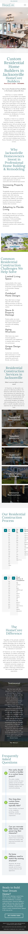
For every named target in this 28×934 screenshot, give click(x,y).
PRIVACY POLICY (6, 923)
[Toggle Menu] (25, 5)
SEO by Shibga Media (20, 929)
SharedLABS (12, 929)
